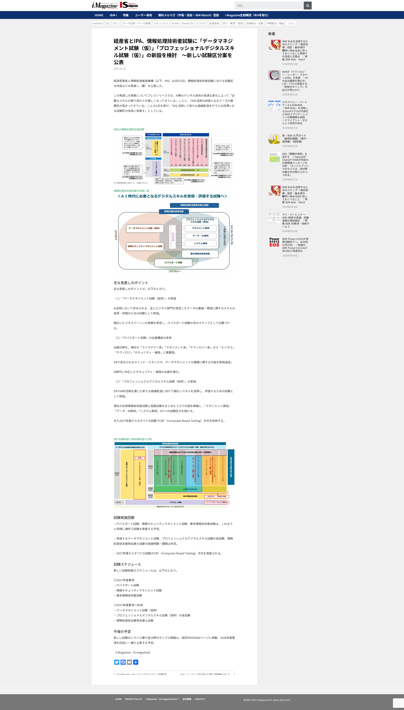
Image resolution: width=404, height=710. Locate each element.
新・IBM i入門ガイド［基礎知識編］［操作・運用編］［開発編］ (295, 138)
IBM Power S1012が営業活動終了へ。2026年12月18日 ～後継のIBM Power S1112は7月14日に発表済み (295, 245)
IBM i (113, 15)
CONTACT (200, 699)
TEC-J (116, 23)
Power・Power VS (182, 23)
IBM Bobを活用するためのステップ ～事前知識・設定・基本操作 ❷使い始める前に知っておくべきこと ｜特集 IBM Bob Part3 (295, 194)
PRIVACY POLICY (133, 699)
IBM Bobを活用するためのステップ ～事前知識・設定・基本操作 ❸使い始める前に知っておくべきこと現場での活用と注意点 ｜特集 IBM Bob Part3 (295, 50)
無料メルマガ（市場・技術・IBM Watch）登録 (188, 15)
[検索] (308, 5)
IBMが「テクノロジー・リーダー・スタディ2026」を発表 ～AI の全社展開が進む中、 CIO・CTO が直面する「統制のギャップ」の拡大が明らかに (295, 81)
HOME (99, 15)
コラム (291, 23)
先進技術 (214, 23)
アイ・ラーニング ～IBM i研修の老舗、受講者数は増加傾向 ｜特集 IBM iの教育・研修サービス (295, 221)
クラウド (201, 23)
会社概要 (187, 699)
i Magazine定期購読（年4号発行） (247, 15)
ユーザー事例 (143, 15)
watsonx (97, 23)
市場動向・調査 (275, 23)
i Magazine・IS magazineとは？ (162, 699)
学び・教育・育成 (233, 23)
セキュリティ (161, 23)
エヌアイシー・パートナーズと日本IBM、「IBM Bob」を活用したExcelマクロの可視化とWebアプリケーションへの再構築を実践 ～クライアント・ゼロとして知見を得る (295, 112)
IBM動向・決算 (254, 23)
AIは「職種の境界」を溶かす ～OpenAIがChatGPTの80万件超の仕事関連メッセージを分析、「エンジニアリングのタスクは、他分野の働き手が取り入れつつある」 (295, 164)
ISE (107, 23)
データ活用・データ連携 (136, 23)
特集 (126, 15)
